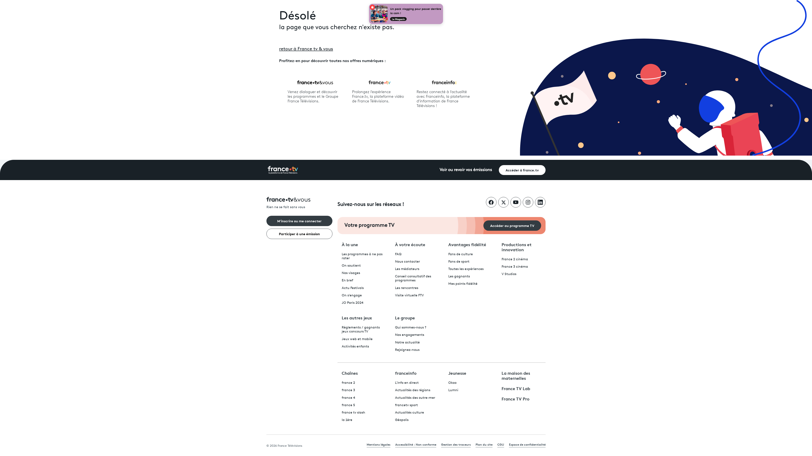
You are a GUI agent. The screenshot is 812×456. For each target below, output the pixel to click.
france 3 (348, 390)
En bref (347, 280)
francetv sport (406, 405)
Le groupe (405, 317)
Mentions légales (378, 444)
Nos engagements (409, 335)
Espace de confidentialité (527, 444)
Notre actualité (407, 342)
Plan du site (484, 444)
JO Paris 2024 (352, 303)
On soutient (351, 265)
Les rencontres (406, 288)
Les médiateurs (407, 269)
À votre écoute (410, 244)
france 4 (348, 398)
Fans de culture (460, 254)
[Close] (442, 5)
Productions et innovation (517, 246)
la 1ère (347, 420)
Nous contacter (407, 261)
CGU (500, 444)
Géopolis (402, 420)
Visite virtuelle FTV (409, 295)
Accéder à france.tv (522, 169)
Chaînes (350, 373)
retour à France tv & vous (306, 49)
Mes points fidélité (462, 284)
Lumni (453, 390)
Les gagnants (459, 276)
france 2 (348, 383)
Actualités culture (409, 412)
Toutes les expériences (466, 269)
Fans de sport (458, 261)
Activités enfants (355, 346)
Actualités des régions (412, 390)
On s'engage (352, 295)
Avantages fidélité (467, 244)
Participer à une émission (299, 233)
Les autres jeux (357, 317)
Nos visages (351, 273)
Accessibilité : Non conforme (415, 444)
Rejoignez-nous (407, 350)
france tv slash (353, 412)
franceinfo (406, 373)
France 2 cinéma (515, 259)
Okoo (452, 383)
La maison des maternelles (516, 375)
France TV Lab (516, 388)
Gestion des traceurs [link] (456, 444)
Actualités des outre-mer (415, 398)
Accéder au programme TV (512, 225)
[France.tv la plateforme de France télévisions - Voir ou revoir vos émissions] (282, 170)
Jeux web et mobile (357, 339)
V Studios (509, 274)
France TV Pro (515, 399)
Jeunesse (457, 373)
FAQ (398, 254)
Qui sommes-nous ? (410, 327)
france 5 (348, 405)
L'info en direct (407, 383)
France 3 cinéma (515, 267)
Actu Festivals (353, 288)
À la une (350, 244)
